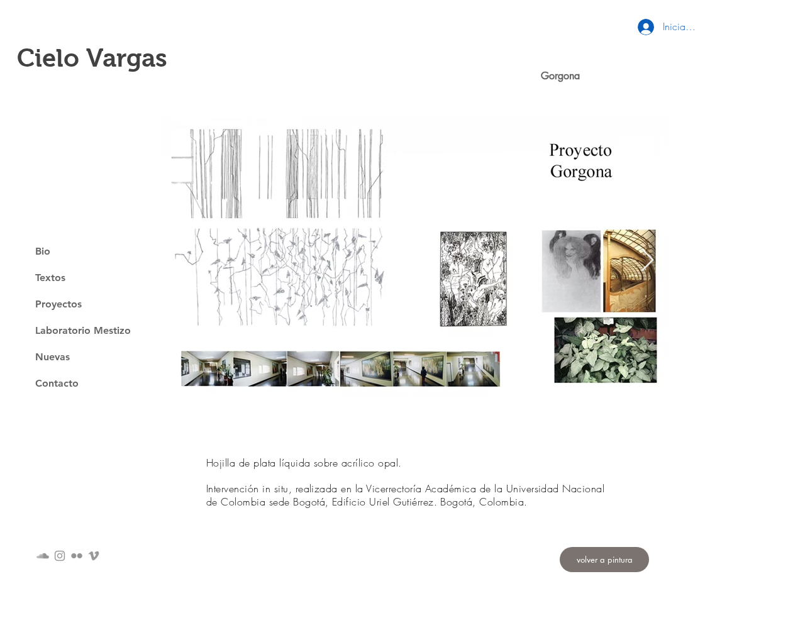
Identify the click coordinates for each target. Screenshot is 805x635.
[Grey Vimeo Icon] (94, 556)
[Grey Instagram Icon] (60, 556)
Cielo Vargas (92, 58)
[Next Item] (647, 260)
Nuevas (52, 357)
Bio (42, 251)
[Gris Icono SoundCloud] (43, 556)
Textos (50, 278)
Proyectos (58, 304)
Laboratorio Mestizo (83, 330)
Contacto (57, 383)
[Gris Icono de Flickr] (77, 556)
